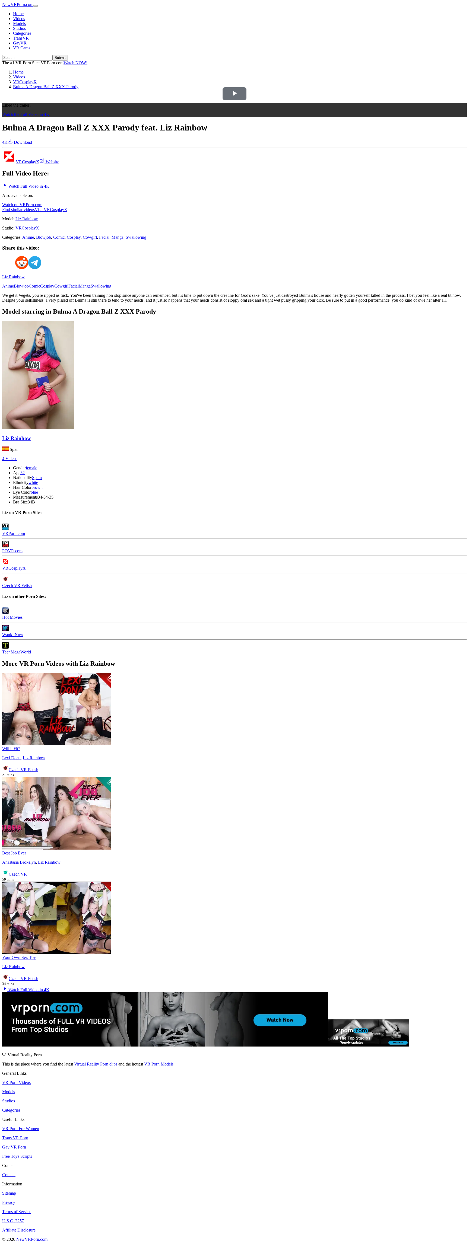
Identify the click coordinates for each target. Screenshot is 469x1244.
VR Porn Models (158, 1064)
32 (22, 472)
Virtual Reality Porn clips (95, 1064)
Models (19, 23)
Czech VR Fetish (17, 585)
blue (34, 492)
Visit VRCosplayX (51, 209)
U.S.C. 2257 (13, 1221)
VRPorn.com (13, 533)
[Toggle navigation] (35, 6)
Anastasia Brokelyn (19, 862)
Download (22, 142)
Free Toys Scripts (17, 1156)
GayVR (20, 43)
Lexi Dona (11, 757)
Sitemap (9, 1193)
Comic (59, 237)
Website (52, 162)
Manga (117, 237)
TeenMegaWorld (16, 652)
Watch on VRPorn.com (22, 204)
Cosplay (74, 237)
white (33, 482)
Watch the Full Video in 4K (25, 114)
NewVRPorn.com (17, 4)
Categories (22, 33)
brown (37, 487)
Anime (28, 237)
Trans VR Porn (15, 1137)
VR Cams (21, 48)
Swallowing (136, 237)
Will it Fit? (11, 748)
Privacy (8, 1202)
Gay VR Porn (14, 1147)
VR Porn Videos (16, 1082)
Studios (19, 28)
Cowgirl (90, 237)
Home (18, 13)
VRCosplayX (27, 162)
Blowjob (43, 237)
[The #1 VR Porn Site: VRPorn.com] (205, 1045)
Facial (104, 237)
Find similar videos (18, 209)
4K (5, 142)
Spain (37, 477)
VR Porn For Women (20, 1128)
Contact (8, 1174)
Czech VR (18, 874)
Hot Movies (12, 617)
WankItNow (12, 634)
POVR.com (12, 550)
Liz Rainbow (26, 218)
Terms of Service (16, 1211)
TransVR (21, 38)
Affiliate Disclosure (19, 1230)
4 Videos (9, 458)
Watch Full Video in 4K (28, 186)
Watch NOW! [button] (75, 62)
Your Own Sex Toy (19, 957)
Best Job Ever (14, 853)
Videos (19, 18)
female (31, 467)
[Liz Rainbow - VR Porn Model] (38, 427)
